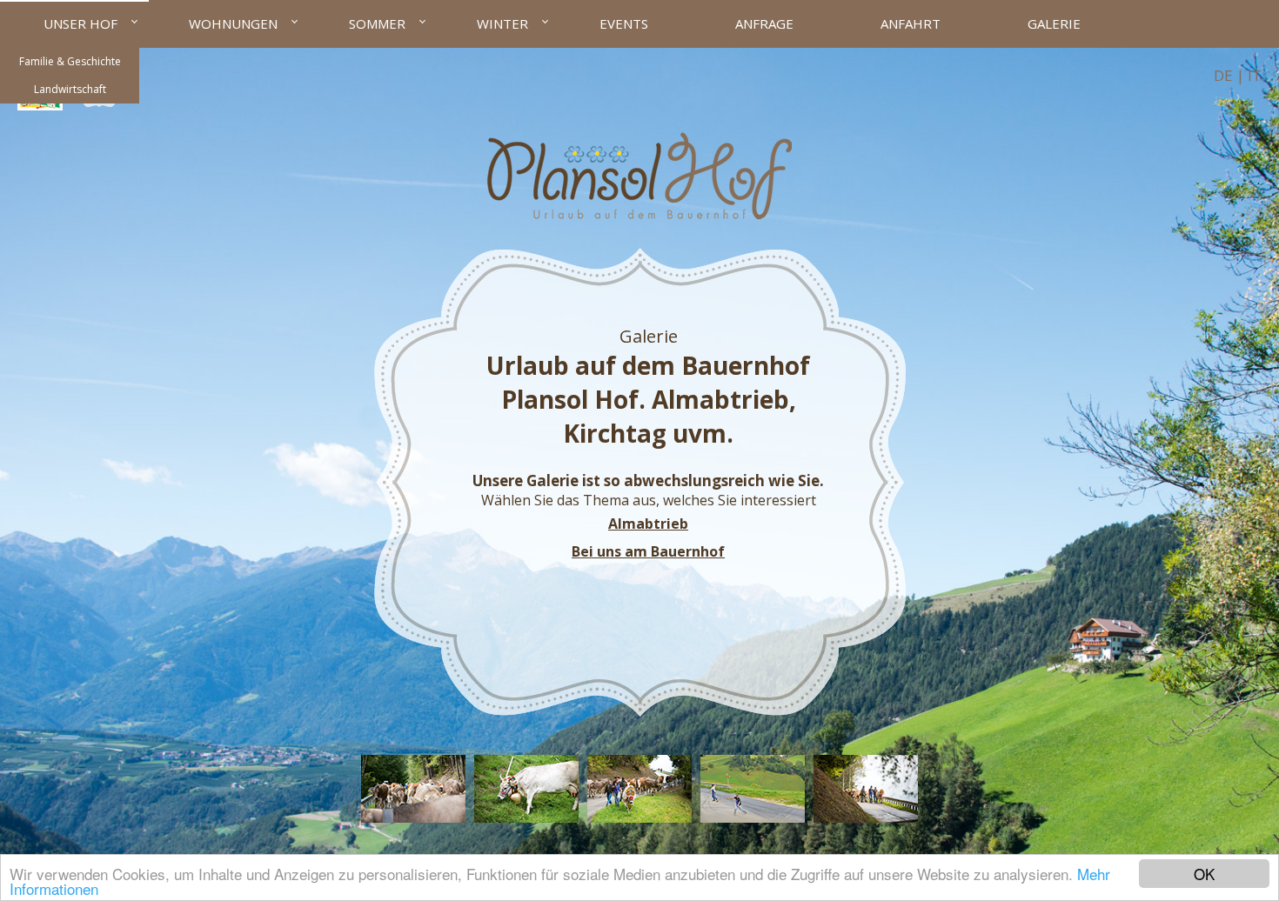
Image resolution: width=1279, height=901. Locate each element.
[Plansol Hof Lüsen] (639, 214)
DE (1223, 75)
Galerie (1054, 23)
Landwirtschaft (70, 89)
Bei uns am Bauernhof (648, 551)
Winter (502, 23)
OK (1204, 873)
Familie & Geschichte (70, 61)
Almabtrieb (648, 523)
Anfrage (764, 23)
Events (623, 23)
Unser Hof (80, 23)
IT (1255, 75)
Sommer (377, 23)
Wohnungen (233, 23)
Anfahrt (911, 23)
